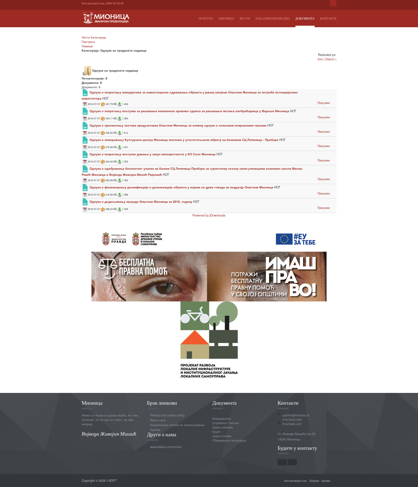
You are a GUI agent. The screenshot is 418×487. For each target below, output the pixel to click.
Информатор (221, 418)
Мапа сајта (158, 420)
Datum (330, 59)
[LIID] (209, 339)
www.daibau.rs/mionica (166, 447)
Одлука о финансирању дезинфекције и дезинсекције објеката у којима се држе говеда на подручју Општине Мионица (181, 187)
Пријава (314, 480)
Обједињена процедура (229, 440)
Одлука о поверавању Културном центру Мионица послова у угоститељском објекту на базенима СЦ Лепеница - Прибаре (183, 139)
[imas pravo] (209, 262)
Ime (320, 59)
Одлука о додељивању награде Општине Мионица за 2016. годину (140, 201)
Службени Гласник (225, 423)
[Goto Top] (334, 480)
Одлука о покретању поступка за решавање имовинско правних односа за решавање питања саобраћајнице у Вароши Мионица (189, 111)
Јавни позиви (221, 436)
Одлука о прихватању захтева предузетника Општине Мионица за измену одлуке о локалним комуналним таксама (177, 125)
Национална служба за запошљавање (177, 425)
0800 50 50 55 (115, 3)
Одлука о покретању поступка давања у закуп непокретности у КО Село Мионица (152, 154)
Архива (155, 429)
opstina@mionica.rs (296, 415)
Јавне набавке (222, 427)
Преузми (323, 102)
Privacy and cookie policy (167, 415)
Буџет (216, 431)
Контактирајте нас (93, 3)
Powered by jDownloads (209, 215)
